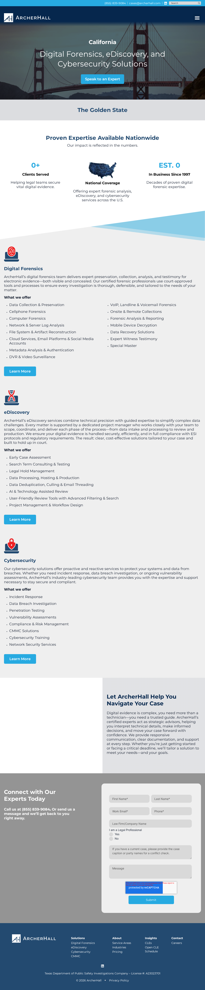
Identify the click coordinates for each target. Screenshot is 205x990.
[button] (197, 18)
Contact (177, 938)
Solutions (78, 938)
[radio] (150, 834)
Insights (151, 938)
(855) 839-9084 (36, 809)
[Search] (199, 3)
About (117, 938)
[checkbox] (150, 836)
